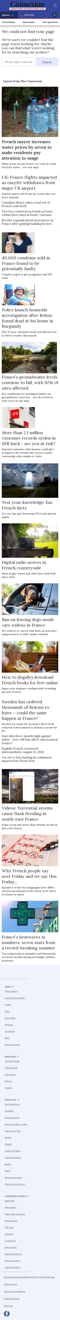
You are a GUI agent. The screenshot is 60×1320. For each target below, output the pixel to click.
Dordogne (10, 1031)
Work (7, 1171)
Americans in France (15, 1184)
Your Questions (50, 22)
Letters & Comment (15, 998)
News (8, 987)
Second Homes (12, 1117)
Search (47, 62)
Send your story (12, 1260)
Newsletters (11, 1220)
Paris (7, 1011)
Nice (7, 1038)
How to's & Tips (13, 1131)
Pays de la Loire (12, 1044)
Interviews (10, 1074)
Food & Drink (11, 1068)
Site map (8, 1306)
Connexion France (15, 1196)
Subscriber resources (15, 1214)
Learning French (13, 1157)
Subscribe (29, 15)
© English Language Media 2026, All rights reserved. (29, 1277)
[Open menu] (9, 15)
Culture (8, 1087)
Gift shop (9, 1227)
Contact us (10, 1240)
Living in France (12, 1151)
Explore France (12, 1061)
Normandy (10, 1018)
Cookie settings (12, 1298)
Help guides (10, 1207)
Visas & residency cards (16, 1124)
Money (8, 1137)
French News (8, 22)
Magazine (10, 1057)
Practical (11, 1100)
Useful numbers (12, 1267)
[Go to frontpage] (28, 5)
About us (9, 1234)
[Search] (55, 6)
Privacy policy (10, 1284)
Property (9, 1111)
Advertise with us (13, 1254)
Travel (8, 1004)
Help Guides (29, 22)
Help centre (11, 1247)
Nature (8, 1081)
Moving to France (13, 1177)
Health (8, 1144)
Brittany (9, 1024)
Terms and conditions (14, 1291)
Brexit (8, 1164)
